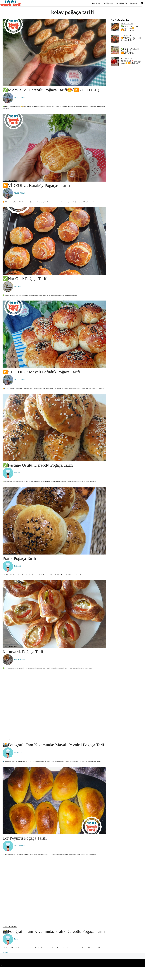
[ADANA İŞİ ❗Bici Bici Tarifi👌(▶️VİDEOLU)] (115, 61)
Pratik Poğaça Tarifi (19, 558)
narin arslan (17, 286)
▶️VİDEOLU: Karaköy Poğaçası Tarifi (36, 185)
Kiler (123, 46)
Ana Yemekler (126, 35)
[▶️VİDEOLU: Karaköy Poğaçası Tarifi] (54, 148)
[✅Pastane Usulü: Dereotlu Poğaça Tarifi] (54, 427)
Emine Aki (17, 566)
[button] (142, 3)
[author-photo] (8, 98)
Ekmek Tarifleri (127, 23)
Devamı (5, 952)
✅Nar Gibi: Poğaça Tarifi (25, 278)
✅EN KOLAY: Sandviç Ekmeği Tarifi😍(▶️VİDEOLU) (131, 28)
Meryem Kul (18, 752)
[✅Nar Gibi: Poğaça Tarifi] (54, 241)
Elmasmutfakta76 (19, 659)
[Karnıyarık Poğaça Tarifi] (54, 614)
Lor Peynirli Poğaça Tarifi (25, 838)
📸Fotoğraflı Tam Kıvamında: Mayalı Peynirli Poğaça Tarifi (54, 744)
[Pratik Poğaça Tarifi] (54, 521)
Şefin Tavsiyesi (126, 58)
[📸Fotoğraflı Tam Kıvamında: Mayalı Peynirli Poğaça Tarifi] (54, 707)
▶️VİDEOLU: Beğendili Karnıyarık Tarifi (131, 39)
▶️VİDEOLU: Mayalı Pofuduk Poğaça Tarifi (41, 372)
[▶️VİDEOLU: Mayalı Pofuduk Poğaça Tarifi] (54, 334)
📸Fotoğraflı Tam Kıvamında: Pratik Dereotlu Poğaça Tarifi (54, 931)
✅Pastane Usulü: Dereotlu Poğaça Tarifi (38, 465)
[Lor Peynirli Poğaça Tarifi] (54, 800)
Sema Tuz (17, 473)
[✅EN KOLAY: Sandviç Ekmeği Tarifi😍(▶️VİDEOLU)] (115, 27)
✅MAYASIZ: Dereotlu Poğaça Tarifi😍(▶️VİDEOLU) (51, 90)
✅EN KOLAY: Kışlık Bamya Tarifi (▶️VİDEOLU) (130, 51)
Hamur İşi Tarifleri (10, 85)
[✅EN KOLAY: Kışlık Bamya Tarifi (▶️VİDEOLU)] (115, 50)
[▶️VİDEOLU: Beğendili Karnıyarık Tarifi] (115, 39)
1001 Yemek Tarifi (19, 846)
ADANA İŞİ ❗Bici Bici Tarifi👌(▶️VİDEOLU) (131, 62)
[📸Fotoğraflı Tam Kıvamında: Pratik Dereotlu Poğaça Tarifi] (54, 893)
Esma (16, 939)
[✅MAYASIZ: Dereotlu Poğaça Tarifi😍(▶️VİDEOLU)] (54, 52)
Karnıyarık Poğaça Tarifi (23, 651)
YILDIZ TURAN (19, 97)
